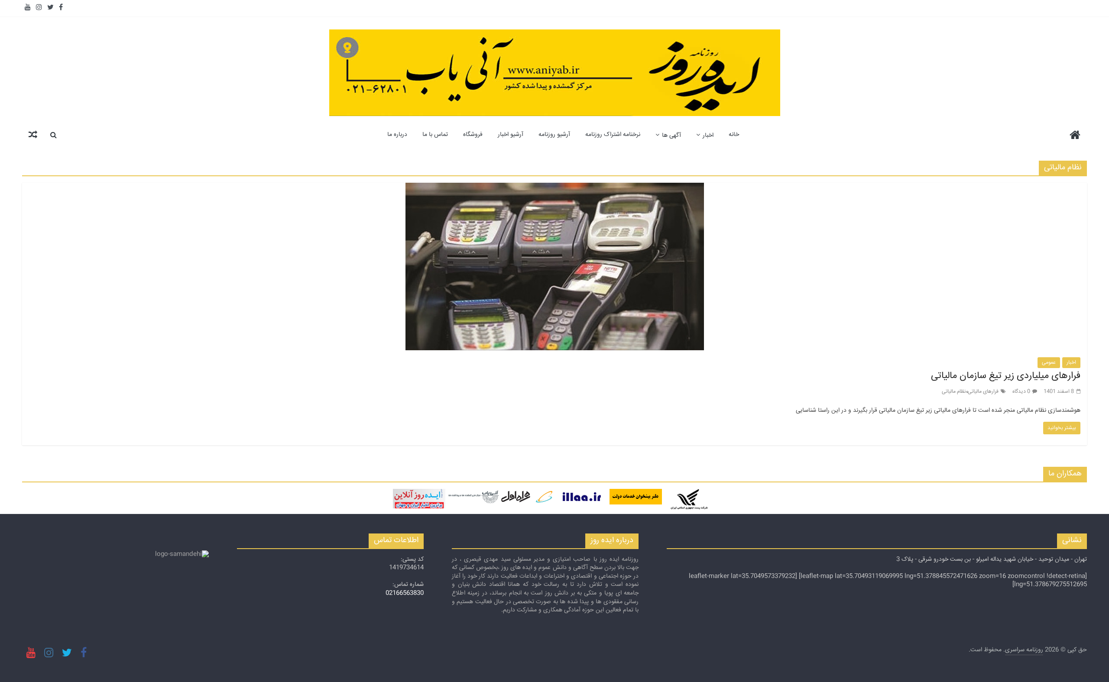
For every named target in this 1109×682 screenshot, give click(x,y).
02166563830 (405, 593)
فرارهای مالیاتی (983, 392)
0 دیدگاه (1021, 392)
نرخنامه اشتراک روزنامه (612, 134)
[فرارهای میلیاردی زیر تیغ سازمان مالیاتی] (554, 188)
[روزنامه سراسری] (1075, 136)
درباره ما (397, 134)
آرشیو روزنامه (554, 134)
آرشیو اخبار (510, 134)
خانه (734, 134)
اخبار (708, 135)
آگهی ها (671, 135)
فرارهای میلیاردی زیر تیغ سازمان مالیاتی (1005, 375)
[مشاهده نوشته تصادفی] (33, 135)
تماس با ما (435, 134)
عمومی (1049, 363)
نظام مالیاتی (954, 392)
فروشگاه (473, 134)
